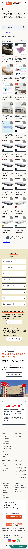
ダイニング (5, 461)
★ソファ (4, 436)
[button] (22, 237)
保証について (6, 298)
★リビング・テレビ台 (7, 439)
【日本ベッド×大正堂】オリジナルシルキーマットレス (21, 479)
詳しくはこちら (13, 322)
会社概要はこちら (13, 374)
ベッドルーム (5, 466)
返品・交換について (8, 292)
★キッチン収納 (6, 438)
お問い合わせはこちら (12, 516)
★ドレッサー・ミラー (7, 446)
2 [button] (11, 237)
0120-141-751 (12, 505)
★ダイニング (5, 435)
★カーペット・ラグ (6, 449)
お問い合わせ (18, 491)
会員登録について (8, 261)
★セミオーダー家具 (6, 454)
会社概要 (17, 484)
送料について (6, 280)
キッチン (4, 465)
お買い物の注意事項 (8, 304)
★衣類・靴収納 (6, 443)
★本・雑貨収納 (6, 441)
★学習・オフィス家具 (7, 448)
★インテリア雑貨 (6, 451)
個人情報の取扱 (19, 485)
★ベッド (4, 444)
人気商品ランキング (19, 435)
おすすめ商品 (18, 436)
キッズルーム (5, 468)
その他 (4, 456)
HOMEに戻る (6, 32)
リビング (4, 463)
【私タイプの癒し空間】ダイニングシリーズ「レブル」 (21, 472)
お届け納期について (8, 286)
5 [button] (19, 237)
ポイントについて (8, 268)
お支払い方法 (6, 274)
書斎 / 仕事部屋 (5, 470)
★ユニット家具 (6, 453)
